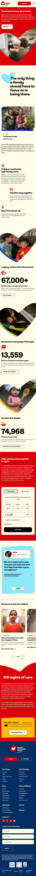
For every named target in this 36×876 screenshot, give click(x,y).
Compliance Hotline (29, 871)
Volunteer (6, 805)
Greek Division (5, 798)
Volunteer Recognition (7, 812)
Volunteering (5, 808)
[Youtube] (14, 821)
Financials (4, 772)
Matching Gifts (5, 795)
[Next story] (22, 657)
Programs (21, 779)
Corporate (21, 789)
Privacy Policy (21, 871)
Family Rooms (22, 774)
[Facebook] (7, 821)
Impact (20, 781)
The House (21, 772)
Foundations (22, 795)
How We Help (24, 769)
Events (21, 805)
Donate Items (5, 800)
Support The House (7, 776)
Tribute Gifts (5, 793)
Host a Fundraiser (6, 810)
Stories (21, 810)
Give (4, 786)
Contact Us (5, 781)
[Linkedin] (10, 821)
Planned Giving (6, 791)
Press (3, 774)
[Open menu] (33, 3)
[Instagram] (3, 821)
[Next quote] (22, 588)
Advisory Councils (23, 800)
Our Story (6, 769)
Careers (4, 779)
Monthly (4, 789)
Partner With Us (25, 786)
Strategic (21, 798)
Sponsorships (22, 791)
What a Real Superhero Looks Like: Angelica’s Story (12, 639)
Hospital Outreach (23, 776)
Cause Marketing (23, 793)
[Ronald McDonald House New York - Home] (5, 3)
